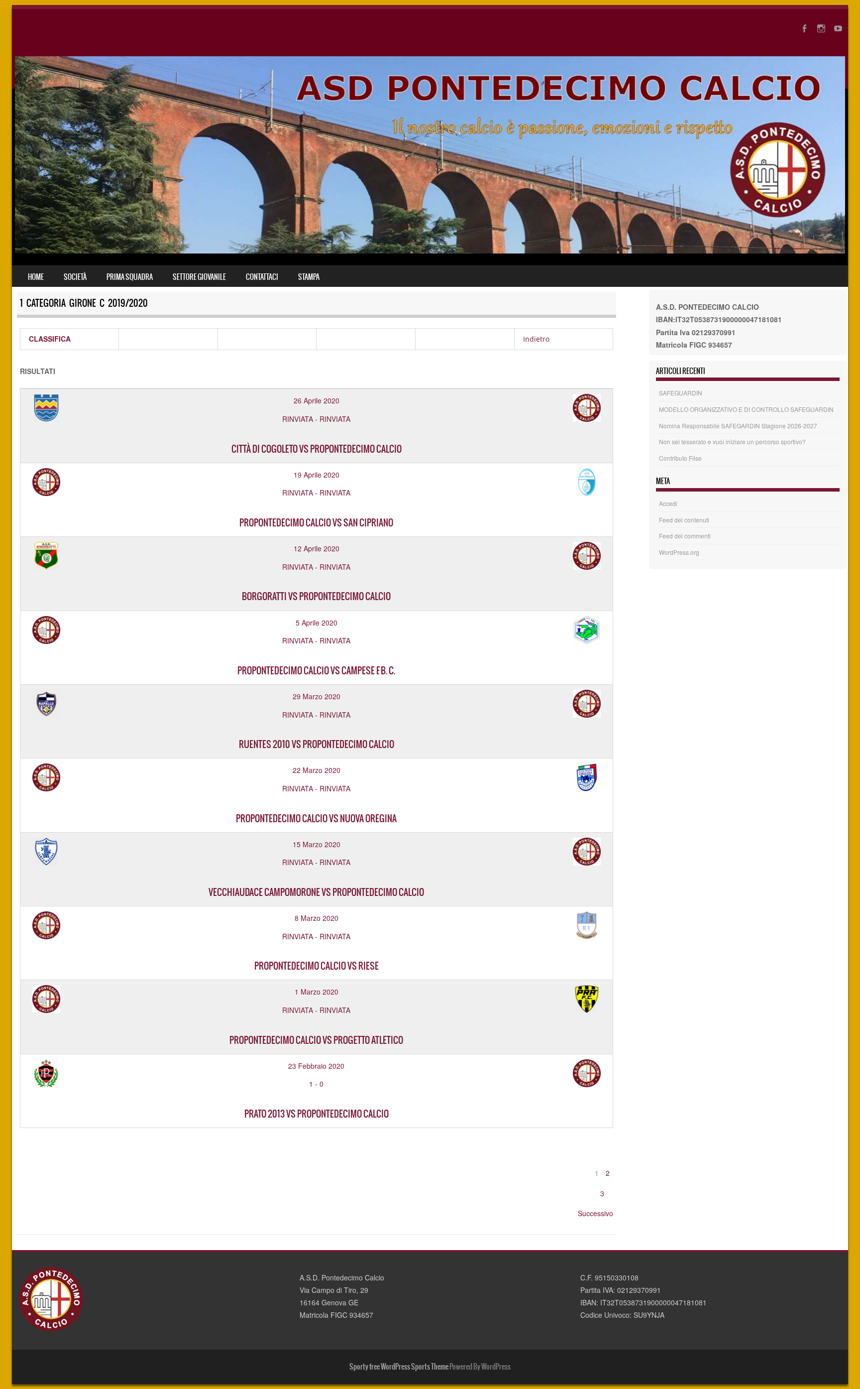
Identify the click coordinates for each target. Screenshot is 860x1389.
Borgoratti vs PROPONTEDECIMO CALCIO (316, 596)
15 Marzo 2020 (316, 844)
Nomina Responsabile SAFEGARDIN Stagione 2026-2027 (738, 425)
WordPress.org (679, 552)
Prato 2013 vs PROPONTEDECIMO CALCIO (316, 1114)
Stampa (309, 276)
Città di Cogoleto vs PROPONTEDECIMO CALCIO (316, 449)
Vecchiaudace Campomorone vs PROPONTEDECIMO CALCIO (316, 892)
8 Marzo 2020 (316, 918)
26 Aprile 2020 (316, 400)
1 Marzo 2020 (316, 992)
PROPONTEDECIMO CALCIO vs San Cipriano (316, 522)
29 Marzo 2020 (316, 696)
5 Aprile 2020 (316, 623)
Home (36, 276)
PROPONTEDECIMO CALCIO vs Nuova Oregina (316, 818)
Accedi (668, 503)
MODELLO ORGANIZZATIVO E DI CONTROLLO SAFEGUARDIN (746, 409)
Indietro (536, 339)
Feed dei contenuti (684, 519)
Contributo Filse (680, 458)
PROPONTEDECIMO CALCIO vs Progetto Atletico (316, 1040)
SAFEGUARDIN (680, 392)
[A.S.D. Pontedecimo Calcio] (430, 250)
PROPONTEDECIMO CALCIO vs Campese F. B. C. (316, 670)
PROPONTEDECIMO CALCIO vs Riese (316, 966)
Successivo (595, 1213)
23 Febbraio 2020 (316, 1066)
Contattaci (262, 276)
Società (75, 276)
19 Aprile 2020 (316, 475)
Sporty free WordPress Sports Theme (398, 1366)
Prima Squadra (130, 276)
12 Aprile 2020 (316, 548)
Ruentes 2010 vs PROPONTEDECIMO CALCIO (316, 744)
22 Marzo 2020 (316, 770)
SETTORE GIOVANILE (199, 276)
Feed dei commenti (685, 535)
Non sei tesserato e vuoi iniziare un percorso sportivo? (732, 441)
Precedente (609, 1152)
